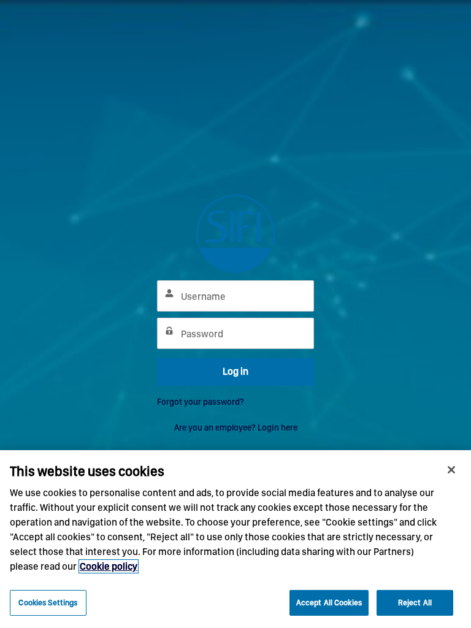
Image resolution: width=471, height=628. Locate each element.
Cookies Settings (47, 602)
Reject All (415, 602)
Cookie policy (108, 566)
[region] (235, 539)
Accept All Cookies (329, 602)
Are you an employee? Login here (235, 427)
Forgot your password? (200, 402)
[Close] (451, 469)
